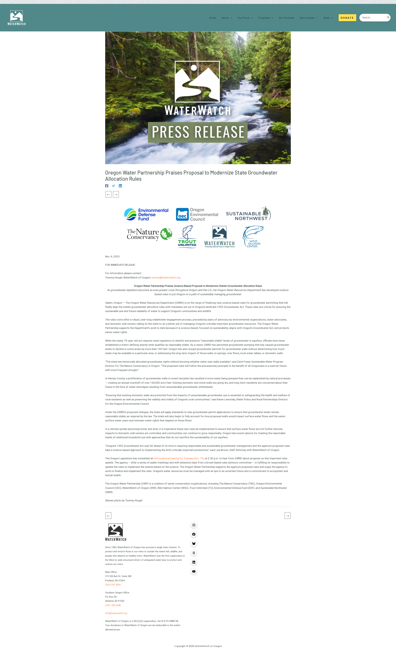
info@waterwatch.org (116, 613)
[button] (230, 17)
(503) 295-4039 (113, 584)
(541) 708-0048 (113, 605)
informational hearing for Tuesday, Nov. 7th (179, 458)
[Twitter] (113, 185)
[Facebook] (106, 185)
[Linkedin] (120, 185)
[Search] (388, 17)
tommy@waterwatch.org (165, 277)
